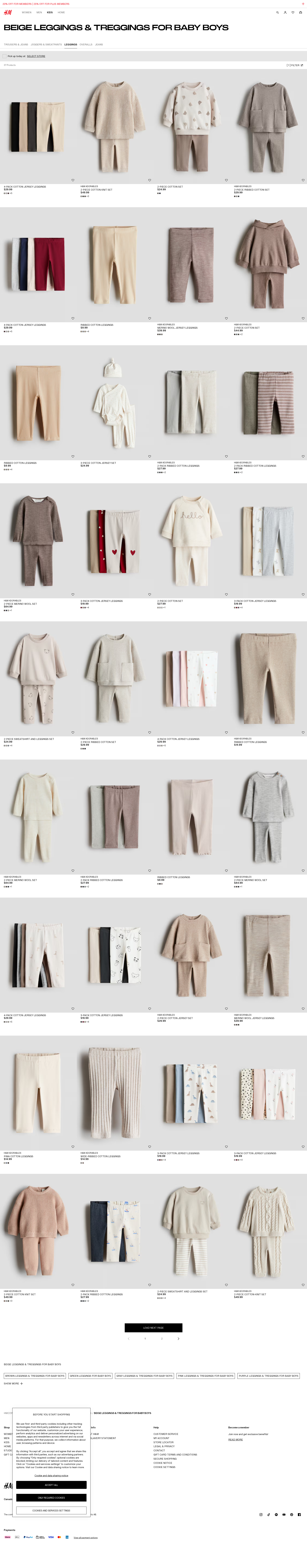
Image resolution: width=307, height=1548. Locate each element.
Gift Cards (11, 1454)
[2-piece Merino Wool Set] (38, 540)
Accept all (51, 1485)
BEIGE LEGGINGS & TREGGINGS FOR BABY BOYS (122, 1413)
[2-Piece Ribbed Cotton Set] (268, 126)
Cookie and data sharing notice (51, 1475)
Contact (159, 1450)
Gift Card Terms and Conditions (175, 1454)
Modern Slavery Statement (97, 1438)
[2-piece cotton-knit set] (268, 1231)
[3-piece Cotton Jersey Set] (115, 402)
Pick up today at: (17, 56)
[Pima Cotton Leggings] (38, 1093)
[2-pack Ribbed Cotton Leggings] (192, 402)
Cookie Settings (164, 1467)
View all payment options (86, 1537)
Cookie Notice (163, 1463)
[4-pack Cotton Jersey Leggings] (38, 126)
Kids (50, 12)
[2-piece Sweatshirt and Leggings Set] (38, 678)
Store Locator (163, 1442)
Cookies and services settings (51, 1510)
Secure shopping (165, 1458)
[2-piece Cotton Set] (192, 540)
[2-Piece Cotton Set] (192, 126)
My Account (161, 1438)
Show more (11, 1383)
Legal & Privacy (164, 1446)
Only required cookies (51, 1497)
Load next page (153, 1327)
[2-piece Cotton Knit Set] (115, 126)
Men (39, 12)
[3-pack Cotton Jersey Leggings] (115, 540)
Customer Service (166, 1434)
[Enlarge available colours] (159, 193)
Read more (235, 1439)
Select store (36, 56)
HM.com (9, 1413)
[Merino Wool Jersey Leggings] (192, 264)
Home (61, 12)
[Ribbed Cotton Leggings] (115, 264)
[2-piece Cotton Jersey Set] (192, 955)
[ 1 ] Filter (293, 65)
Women (26, 12)
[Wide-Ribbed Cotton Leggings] (115, 1093)
